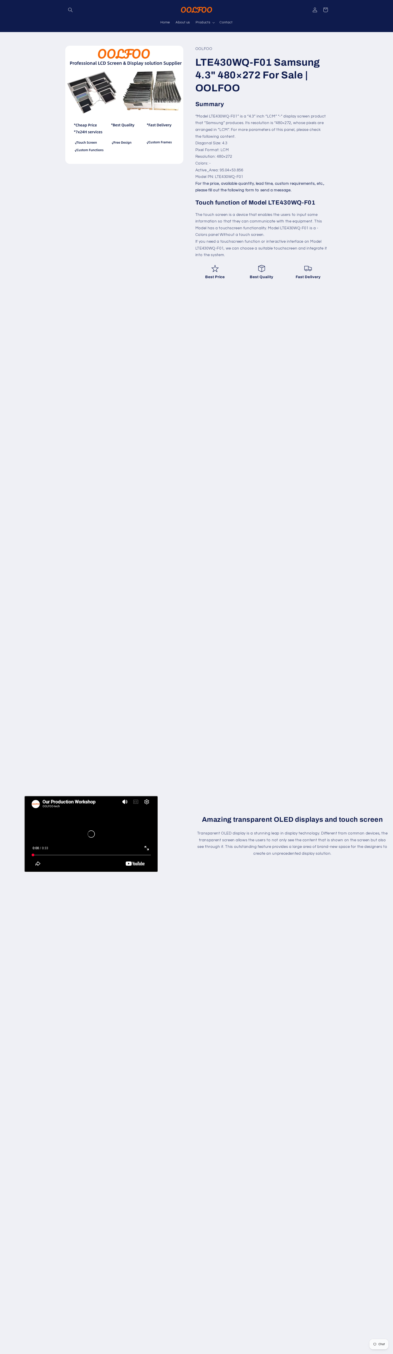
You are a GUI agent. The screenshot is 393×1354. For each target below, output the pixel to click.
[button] (70, 10)
